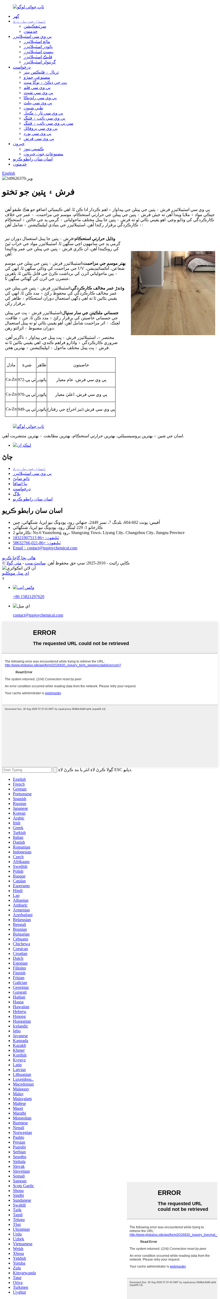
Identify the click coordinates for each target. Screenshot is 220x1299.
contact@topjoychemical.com (38, 615)
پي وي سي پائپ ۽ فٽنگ (44, 118)
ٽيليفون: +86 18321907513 (36, 537)
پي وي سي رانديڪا (40, 97)
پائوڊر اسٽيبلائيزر (38, 46)
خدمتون (31, 31)
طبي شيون (33, 108)
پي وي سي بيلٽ (38, 103)
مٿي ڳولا (13, 563)
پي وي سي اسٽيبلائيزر (32, 36)
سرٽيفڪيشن (35, 26)
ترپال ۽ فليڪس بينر (41, 72)
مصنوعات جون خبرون (43, 154)
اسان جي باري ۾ (29, 21)
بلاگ (16, 494)
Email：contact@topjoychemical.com (45, 548)
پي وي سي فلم (37, 87)
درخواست (22, 67)
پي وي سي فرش (39, 138)
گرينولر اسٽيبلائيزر (40, 62)
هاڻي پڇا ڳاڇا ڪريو (18, 558)
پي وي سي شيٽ (38, 92)
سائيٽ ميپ (35, 563)
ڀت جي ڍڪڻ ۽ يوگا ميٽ (45, 82)
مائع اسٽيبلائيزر (37, 41)
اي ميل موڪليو (15, 573)
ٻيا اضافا (20, 483)
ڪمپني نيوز (34, 148)
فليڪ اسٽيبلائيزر (38, 57)
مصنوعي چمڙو (37, 77)
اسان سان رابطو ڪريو (33, 159)
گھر (16, 16)
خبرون (19, 143)
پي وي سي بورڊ (37, 133)
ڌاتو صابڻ (21, 478)
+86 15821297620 (28, 596)
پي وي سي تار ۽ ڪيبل (43, 113)
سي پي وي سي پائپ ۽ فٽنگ (48, 123)
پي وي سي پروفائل (40, 128)
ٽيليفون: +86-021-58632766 (37, 543)
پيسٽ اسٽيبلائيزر (38, 51)
